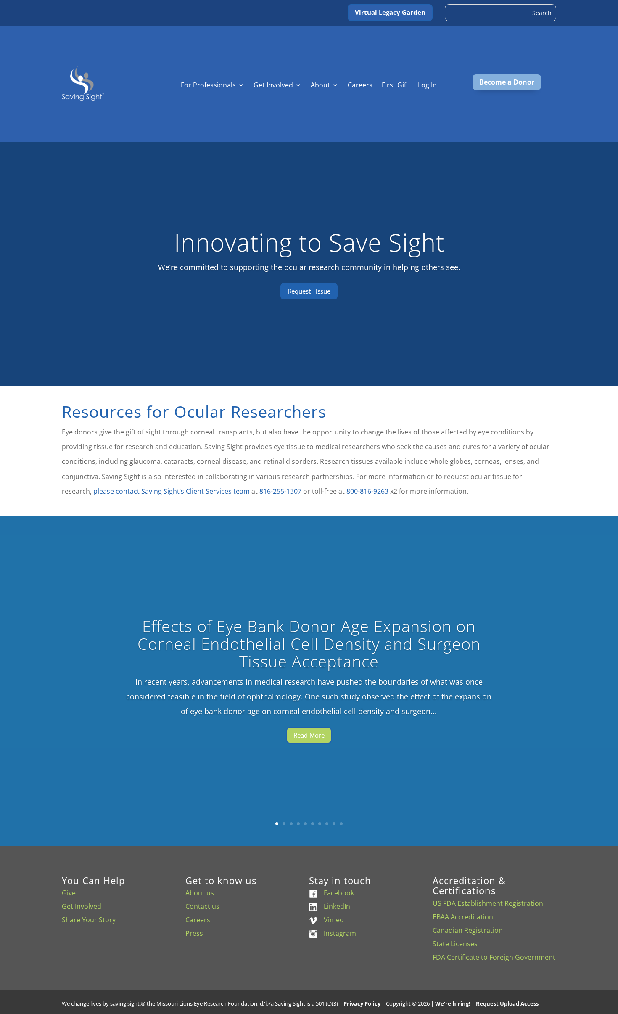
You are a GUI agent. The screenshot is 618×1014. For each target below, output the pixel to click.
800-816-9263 (367, 491)
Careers (360, 86)
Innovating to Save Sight (309, 242)
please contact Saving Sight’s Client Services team (171, 491)
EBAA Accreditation (463, 916)
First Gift (395, 86)
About (320, 86)
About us (199, 893)
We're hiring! (452, 1003)
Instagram (340, 933)
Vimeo (334, 919)
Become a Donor (506, 82)
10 (341, 823)
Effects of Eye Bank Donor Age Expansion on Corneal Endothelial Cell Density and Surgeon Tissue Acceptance (309, 643)
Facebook (339, 893)
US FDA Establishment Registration (488, 903)
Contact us (202, 906)
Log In (427, 86)
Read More (309, 735)
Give (69, 893)
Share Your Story (89, 919)
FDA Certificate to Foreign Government (494, 957)
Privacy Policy (361, 1003)
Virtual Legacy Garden (390, 12)
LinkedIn (337, 906)
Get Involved (273, 86)
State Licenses (455, 943)
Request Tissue (309, 290)
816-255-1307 (280, 491)
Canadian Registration (468, 930)
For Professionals (208, 86)
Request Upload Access (507, 1003)
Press (194, 933)
